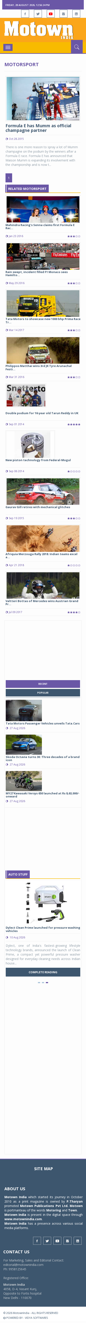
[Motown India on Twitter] (38, 14)
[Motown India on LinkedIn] (76, 14)
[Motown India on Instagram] (63, 14)
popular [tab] (43, 692)
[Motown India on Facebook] (25, 14)
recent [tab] (42, 683)
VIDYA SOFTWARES (36, 1318)
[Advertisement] (43, 649)
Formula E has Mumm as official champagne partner (38, 128)
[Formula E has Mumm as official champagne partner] (43, 98)
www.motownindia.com (23, 1219)
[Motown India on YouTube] (51, 14)
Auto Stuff (18, 874)
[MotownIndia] (43, 30)
